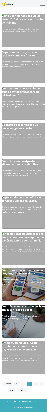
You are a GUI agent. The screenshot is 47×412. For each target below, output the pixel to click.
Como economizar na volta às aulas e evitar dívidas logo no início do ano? (21, 92)
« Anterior (7, 384)
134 (11, 390)
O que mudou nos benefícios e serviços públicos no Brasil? (21, 199)
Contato (37, 401)
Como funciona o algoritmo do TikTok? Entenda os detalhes (21, 162)
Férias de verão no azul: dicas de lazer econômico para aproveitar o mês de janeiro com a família (23, 237)
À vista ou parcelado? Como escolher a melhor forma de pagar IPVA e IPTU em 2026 (20, 346)
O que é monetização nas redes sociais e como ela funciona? (22, 53)
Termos (17, 401)
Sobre (9, 401)
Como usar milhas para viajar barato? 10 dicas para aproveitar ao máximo (23, 19)
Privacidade (26, 401)
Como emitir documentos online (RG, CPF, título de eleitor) (23, 271)
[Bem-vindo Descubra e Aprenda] (9, 4)
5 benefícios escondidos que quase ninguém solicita (20, 126)
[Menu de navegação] (42, 4)
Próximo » (22, 390)
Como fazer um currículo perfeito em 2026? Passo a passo (23, 308)
